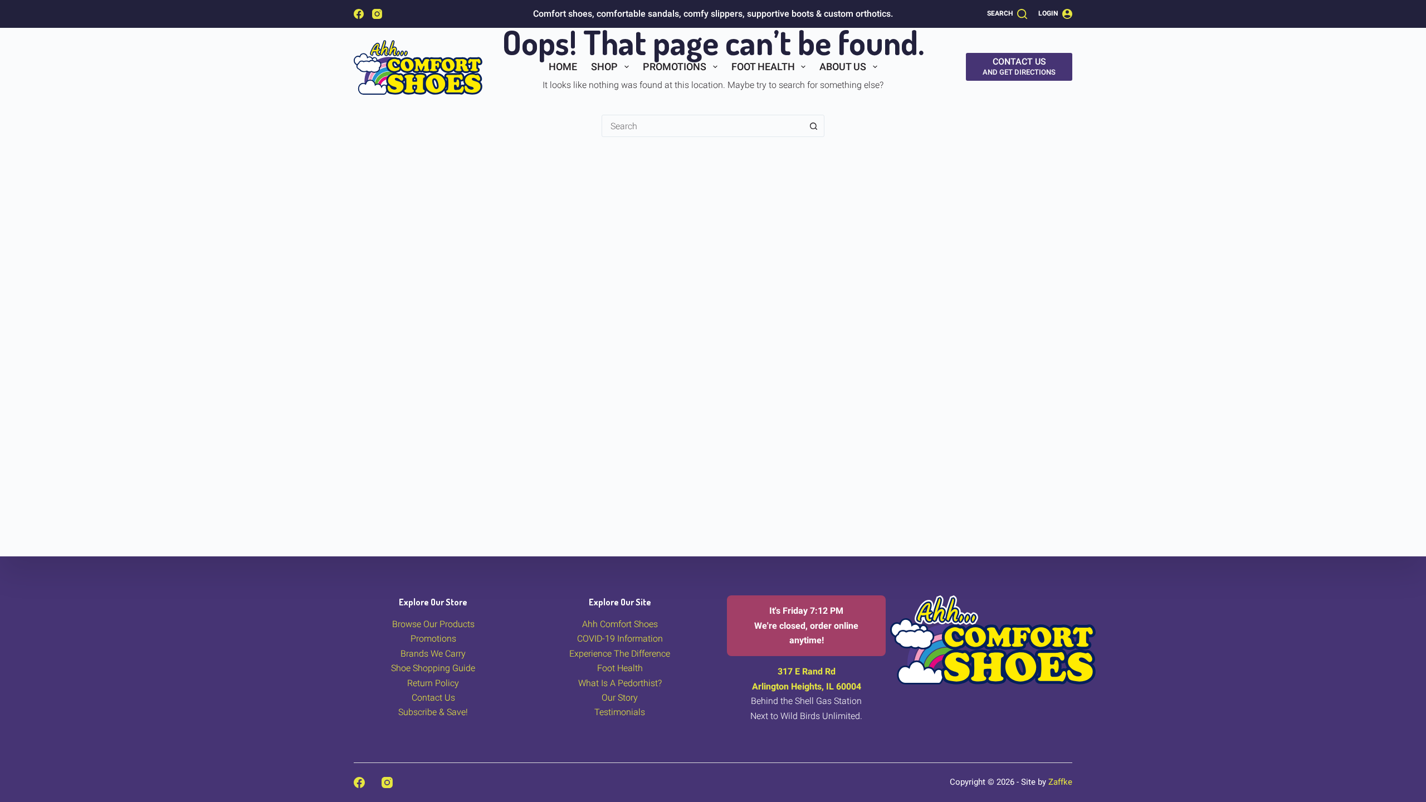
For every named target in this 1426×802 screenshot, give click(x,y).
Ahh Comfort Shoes (620, 624)
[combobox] (702, 126)
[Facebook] (359, 14)
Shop (604, 66)
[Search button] (813, 125)
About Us (842, 66)
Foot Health (763, 66)
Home (563, 66)
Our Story (620, 697)
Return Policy (433, 683)
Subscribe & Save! (433, 712)
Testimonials (619, 712)
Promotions (674, 66)
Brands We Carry (433, 653)
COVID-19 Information (620, 638)
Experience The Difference (619, 653)
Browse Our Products (433, 624)
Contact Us (433, 697)
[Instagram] (377, 14)
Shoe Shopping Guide (433, 668)
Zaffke (1060, 782)
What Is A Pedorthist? (620, 683)
